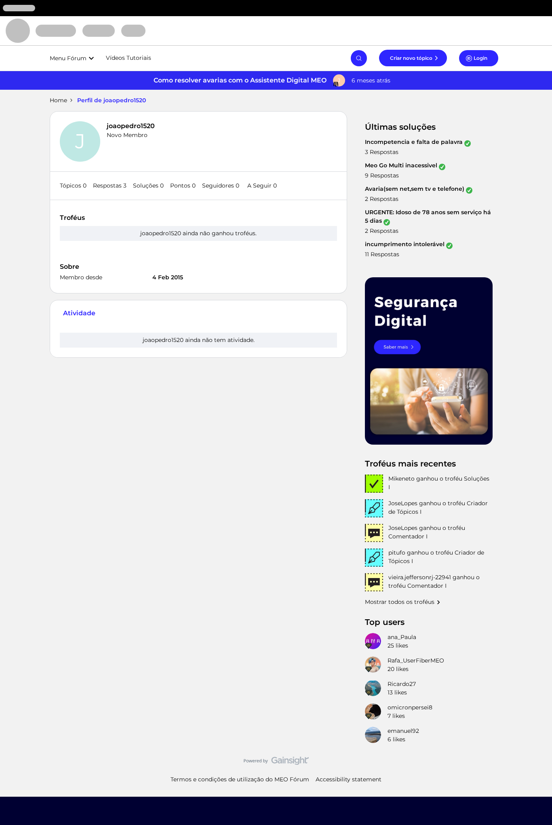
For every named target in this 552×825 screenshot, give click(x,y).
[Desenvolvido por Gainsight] (276, 763)
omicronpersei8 (410, 707)
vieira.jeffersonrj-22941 (419, 577)
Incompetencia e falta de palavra (414, 142)
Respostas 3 (109, 185)
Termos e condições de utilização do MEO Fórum (240, 779)
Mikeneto (401, 478)
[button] (413, 58)
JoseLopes (402, 503)
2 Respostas (381, 199)
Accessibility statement (348, 779)
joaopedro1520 (131, 126)
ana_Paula (402, 637)
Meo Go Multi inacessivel (401, 165)
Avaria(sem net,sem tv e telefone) (414, 188)
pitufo (396, 552)
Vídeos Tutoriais (128, 57)
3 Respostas (381, 152)
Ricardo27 (402, 684)
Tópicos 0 (73, 185)
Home (58, 100)
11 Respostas (382, 254)
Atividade (79, 313)
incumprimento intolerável (405, 244)
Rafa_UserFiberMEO (416, 660)
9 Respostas (382, 175)
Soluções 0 (148, 185)
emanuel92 (403, 730)
